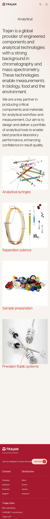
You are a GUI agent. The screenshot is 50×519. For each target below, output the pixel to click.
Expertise (6, 485)
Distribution (28, 471)
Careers (25, 489)
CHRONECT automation (12, 512)
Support (5, 494)
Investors (25, 494)
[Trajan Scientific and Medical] (13, 4)
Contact (6, 471)
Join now (38, 462)
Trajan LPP (6, 517)
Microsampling (8, 508)
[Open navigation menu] (46, 4)
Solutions (6, 489)
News (24, 480)
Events (24, 485)
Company (6, 480)
